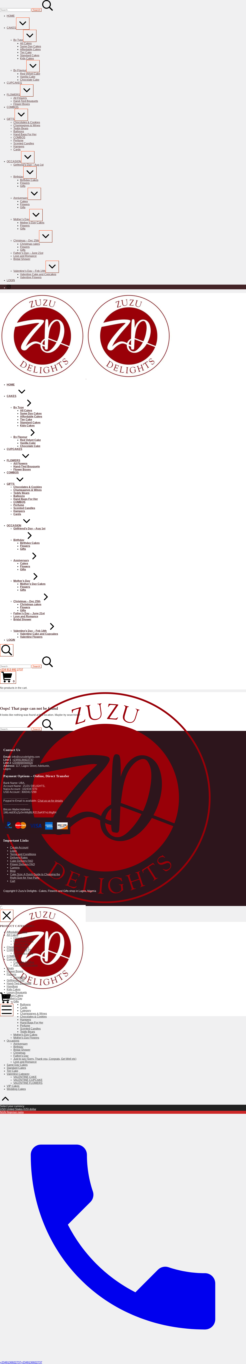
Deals (10, 968)
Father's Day (20, 1055)
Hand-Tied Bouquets (19, 983)
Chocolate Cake (23, 938)
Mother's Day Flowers (26, 1037)
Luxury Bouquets (17, 992)
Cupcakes (13, 959)
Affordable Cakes (17, 932)
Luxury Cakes (15, 995)
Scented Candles (30, 1028)
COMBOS (13, 956)
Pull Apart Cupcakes (25, 965)
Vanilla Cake (21, 944)
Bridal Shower (21, 1049)
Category (25, 1010)
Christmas (19, 1052)
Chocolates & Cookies (33, 1016)
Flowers (11, 974)
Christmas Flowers (18, 947)
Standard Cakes (16, 1067)
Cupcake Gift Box (23, 962)
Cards (23, 1007)
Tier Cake (12, 1070)
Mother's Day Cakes (25, 1034)
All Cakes (12, 935)
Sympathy (19, 977)
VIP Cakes (13, 1086)
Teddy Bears (27, 1031)
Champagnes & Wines (33, 1013)
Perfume (25, 1025)
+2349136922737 (22, 759)
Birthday (18, 1046)
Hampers (25, 1019)
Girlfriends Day (15, 980)
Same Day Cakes (17, 1064)
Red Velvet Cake (23, 941)
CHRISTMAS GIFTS (19, 950)
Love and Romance (25, 1061)
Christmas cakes (23, 953)
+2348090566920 (22, 762)
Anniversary (20, 1043)
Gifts (16, 1001)
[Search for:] (16, 9)
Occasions (13, 1040)
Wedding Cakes (16, 1089)
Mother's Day (14, 998)
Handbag (12, 986)
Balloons (25, 1004)
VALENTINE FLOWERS (28, 1083)
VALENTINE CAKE (25, 1077)
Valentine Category (18, 1074)
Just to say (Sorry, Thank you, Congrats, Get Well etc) (44, 1058)
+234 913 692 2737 (11, 669)
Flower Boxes (15, 971)
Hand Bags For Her (31, 1022)
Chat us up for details (50, 800)
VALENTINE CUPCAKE (28, 1080)
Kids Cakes (13, 989)
